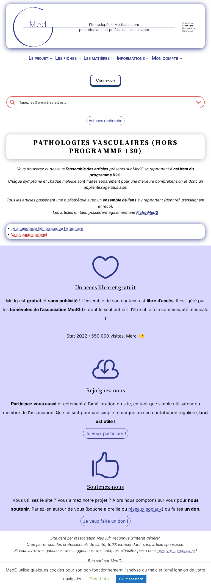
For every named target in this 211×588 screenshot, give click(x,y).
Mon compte (165, 58)
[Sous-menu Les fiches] (79, 58)
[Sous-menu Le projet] (50, 58)
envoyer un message (176, 550)
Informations (131, 58)
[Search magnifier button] (12, 102)
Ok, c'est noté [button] (131, 579)
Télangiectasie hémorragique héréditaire (47, 228)
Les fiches (66, 58)
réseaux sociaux (145, 509)
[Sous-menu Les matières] (112, 58)
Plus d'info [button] (99, 578)
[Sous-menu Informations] (147, 58)
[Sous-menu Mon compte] (180, 58)
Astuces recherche (105, 120)
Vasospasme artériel (29, 234)
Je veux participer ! (105, 433)
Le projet (38, 58)
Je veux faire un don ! (105, 521)
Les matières (97, 58)
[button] (105, 81)
